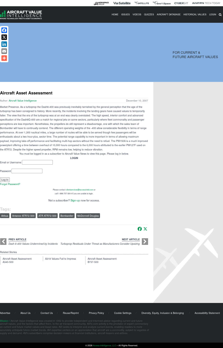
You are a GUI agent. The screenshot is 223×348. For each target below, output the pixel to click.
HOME (115, 14)
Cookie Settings (122, 313)
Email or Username (10, 162)
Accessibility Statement (207, 313)
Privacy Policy (96, 313)
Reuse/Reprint (71, 313)
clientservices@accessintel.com (79, 189)
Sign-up (75, 200)
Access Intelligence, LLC (104, 345)
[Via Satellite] (121, 3)
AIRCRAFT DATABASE (169, 14)
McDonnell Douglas (88, 215)
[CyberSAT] (181, 3)
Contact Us (47, 313)
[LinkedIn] (4, 44)
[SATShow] (141, 3)
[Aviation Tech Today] (206, 3)
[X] (145, 229)
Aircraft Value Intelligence (23, 100)
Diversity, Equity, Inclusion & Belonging (162, 313)
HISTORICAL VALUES (194, 14)
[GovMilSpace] (162, 3)
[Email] (4, 51)
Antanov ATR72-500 (23, 215)
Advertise (5, 313)
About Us (25, 313)
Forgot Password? (10, 184)
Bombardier (66, 215)
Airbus (4, 215)
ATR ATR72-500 (47, 215)
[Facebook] (140, 229)
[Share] (4, 58)
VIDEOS (137, 14)
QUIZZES (149, 14)
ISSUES (125, 14)
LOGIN (212, 14)
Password (5, 171)
